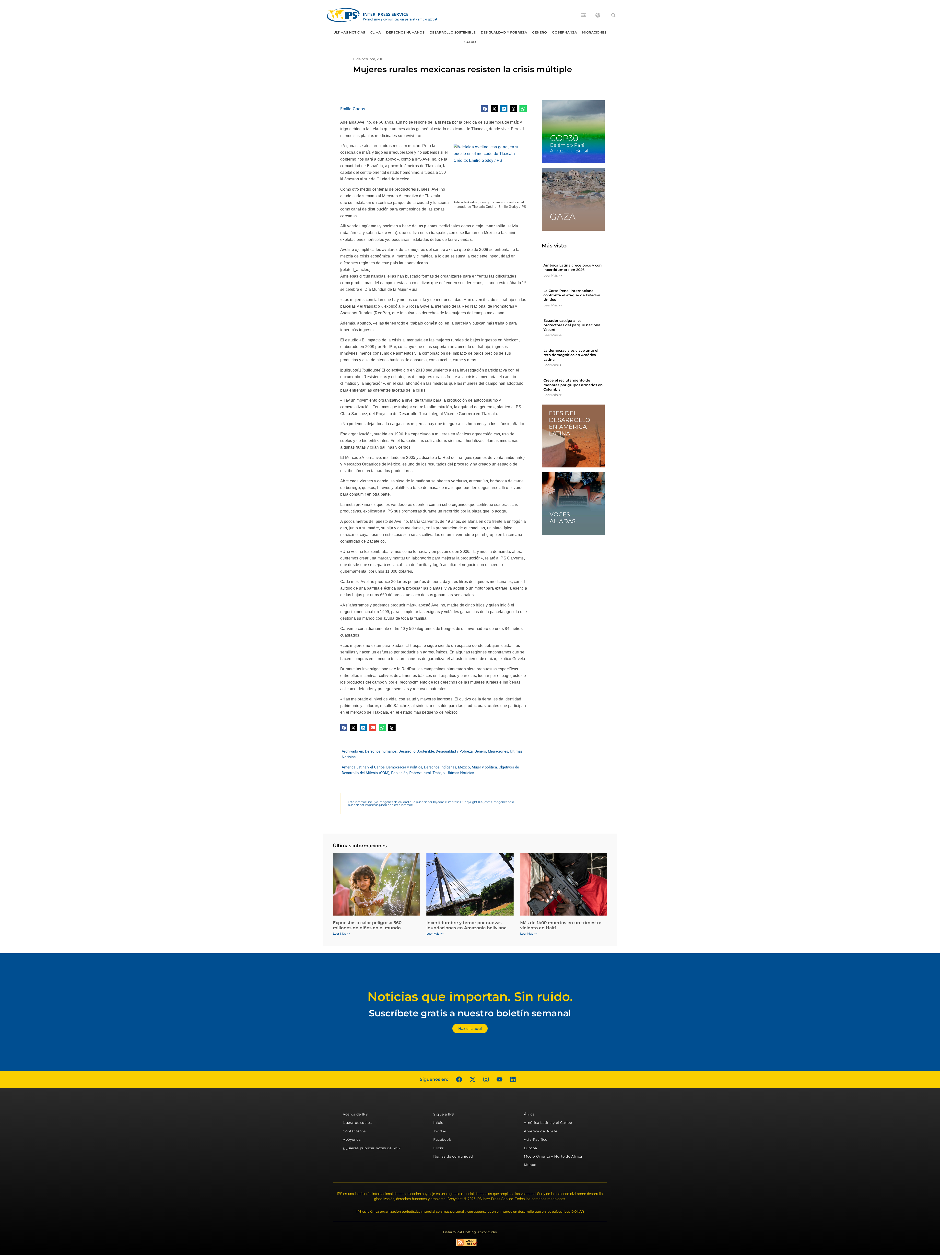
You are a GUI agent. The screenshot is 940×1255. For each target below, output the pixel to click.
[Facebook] (459, 1079)
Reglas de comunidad (453, 1156)
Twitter (439, 1131)
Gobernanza (564, 32)
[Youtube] (499, 1079)
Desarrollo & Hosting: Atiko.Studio (470, 1232)
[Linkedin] (513, 1079)
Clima (375, 32)
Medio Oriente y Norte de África (553, 1156)
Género (539, 32)
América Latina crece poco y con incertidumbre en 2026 (572, 267)
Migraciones (594, 32)
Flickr (438, 1148)
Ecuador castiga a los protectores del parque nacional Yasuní (572, 325)
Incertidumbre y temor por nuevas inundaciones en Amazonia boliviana (466, 925)
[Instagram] (486, 1079)
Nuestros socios (357, 1122)
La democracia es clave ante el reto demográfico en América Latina (570, 354)
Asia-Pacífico (536, 1139)
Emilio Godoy (352, 108)
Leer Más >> (552, 275)
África (529, 1114)
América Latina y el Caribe (363, 767)
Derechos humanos (405, 32)
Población (399, 773)
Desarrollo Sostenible (453, 32)
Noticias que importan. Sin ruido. (470, 996)
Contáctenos (354, 1131)
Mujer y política (484, 767)
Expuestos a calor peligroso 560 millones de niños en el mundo (367, 925)
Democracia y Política (404, 767)
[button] (613, 15)
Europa (530, 1148)
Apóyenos (352, 1139)
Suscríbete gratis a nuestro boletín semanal (470, 1013)
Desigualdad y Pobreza (504, 32)
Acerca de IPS (355, 1114)
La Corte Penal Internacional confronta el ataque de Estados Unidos (571, 295)
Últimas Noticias (349, 32)
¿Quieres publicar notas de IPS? (372, 1148)
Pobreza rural (420, 773)
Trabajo (439, 773)
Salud (470, 42)
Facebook (442, 1139)
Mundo (530, 1164)
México (464, 767)
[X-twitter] (472, 1079)
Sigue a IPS (443, 1114)
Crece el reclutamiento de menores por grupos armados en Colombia (573, 384)
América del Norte (540, 1131)
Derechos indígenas (440, 767)
